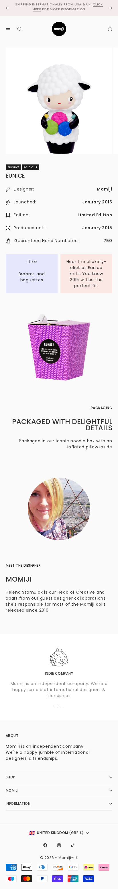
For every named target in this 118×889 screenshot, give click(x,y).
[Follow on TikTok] (72, 845)
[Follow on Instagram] (59, 845)
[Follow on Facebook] (45, 845)
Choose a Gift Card (41, 8)
